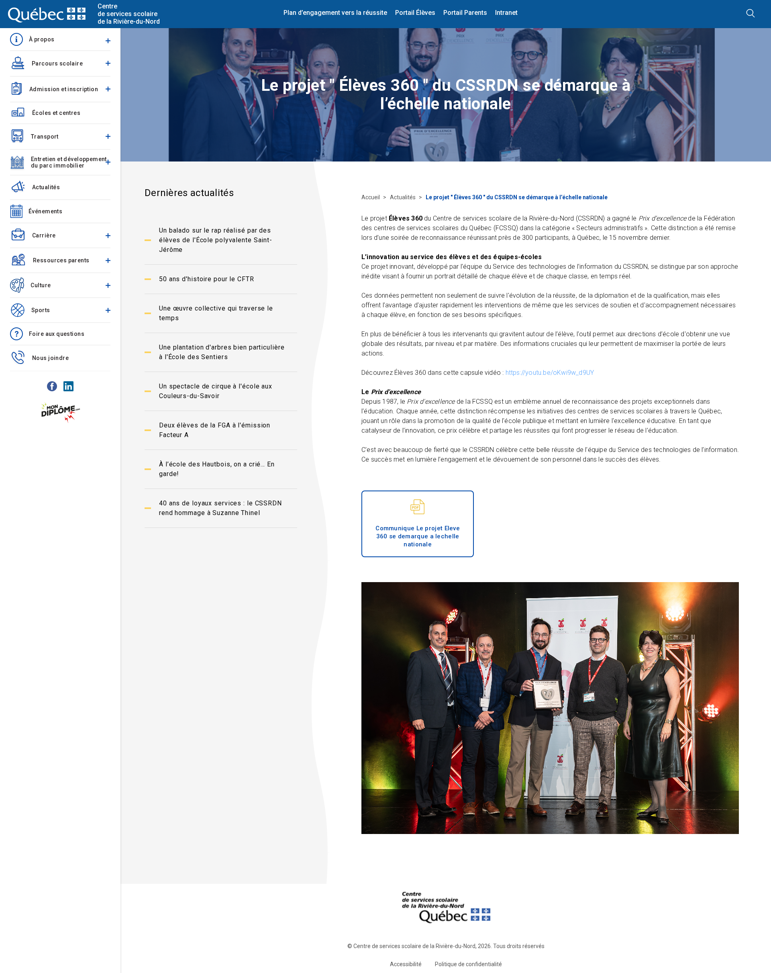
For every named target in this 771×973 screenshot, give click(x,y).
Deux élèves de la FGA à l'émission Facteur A (214, 430)
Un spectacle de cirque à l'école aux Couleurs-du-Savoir (215, 391)
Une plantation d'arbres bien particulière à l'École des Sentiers (222, 352)
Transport (45, 136)
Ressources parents (61, 260)
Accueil (371, 197)
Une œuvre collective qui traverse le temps (216, 313)
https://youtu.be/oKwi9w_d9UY (550, 372)
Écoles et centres (56, 113)
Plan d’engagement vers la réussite (335, 12)
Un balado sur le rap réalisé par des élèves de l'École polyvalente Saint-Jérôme (215, 240)
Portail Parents (465, 12)
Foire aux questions (56, 334)
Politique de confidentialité (468, 964)
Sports (40, 310)
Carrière (43, 235)
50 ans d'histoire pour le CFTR (206, 279)
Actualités (46, 187)
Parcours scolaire (57, 63)
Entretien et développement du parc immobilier (69, 162)
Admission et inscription (63, 89)
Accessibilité (406, 964)
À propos (41, 39)
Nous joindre (50, 358)
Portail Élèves (415, 12)
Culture (41, 285)
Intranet (506, 12)
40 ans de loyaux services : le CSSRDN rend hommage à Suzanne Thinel (220, 508)
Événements (45, 211)
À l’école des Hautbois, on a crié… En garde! (217, 469)
